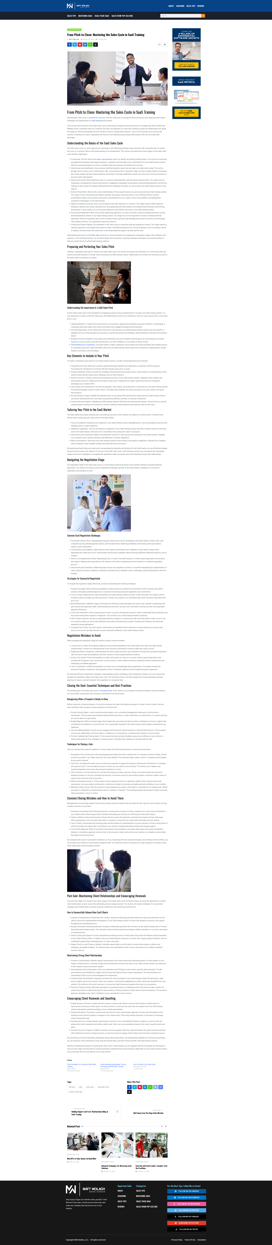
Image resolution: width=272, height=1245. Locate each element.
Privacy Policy (176, 1240)
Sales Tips (71, 15)
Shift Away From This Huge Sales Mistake (148, 1113)
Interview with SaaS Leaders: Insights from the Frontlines (151, 1167)
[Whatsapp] (90, 44)
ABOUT (171, 6)
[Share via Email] (159, 44)
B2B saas (72, 1087)
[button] (162, 1126)
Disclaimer (202, 1240)
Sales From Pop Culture (122, 15)
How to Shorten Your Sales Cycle (144, 1064)
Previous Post (79, 1109)
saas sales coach (103, 1087)
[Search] (203, 16)
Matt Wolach (74, 39)
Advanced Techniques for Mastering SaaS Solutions (116, 1167)
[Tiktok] (95, 44)
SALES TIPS (190, 6)
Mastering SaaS (85, 15)
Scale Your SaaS (102, 15)
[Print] (164, 44)
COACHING (180, 6)
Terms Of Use (190, 1240)
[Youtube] (80, 44)
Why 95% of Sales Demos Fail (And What (81, 1158)
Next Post (157, 1110)
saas (80, 1087)
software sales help (75, 1092)
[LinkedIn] (85, 44)
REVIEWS (200, 6)
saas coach (90, 1087)
